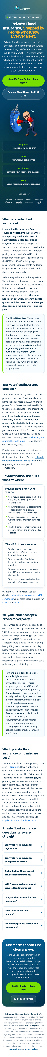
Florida (5, 602)
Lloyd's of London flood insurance (19, 820)
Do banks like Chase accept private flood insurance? (19, 873)
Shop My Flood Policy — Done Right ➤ (23, 81)
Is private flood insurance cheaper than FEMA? (19, 859)
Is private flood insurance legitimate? (19, 846)
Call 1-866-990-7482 (23, 998)
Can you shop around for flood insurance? (21, 899)
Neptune (14, 766)
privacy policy (31, 1049)
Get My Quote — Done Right (23, 988)
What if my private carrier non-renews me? (22, 925)
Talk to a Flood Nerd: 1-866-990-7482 (24, 94)
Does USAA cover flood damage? (17, 912)
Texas (17, 602)
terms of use (15, 1049)
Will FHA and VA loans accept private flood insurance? (20, 886)
